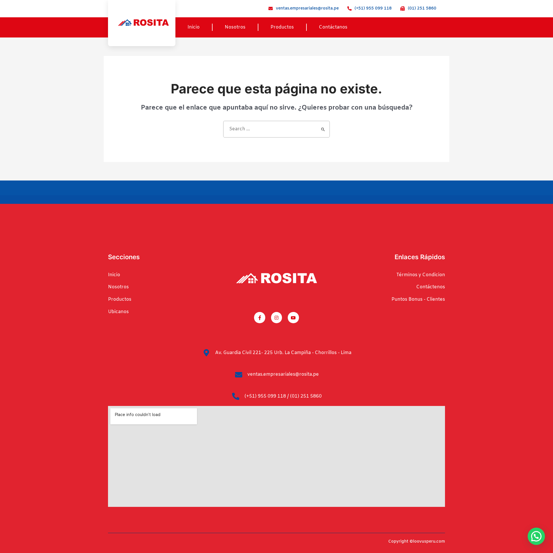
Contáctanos (333, 27)
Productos (282, 27)
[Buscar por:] (276, 129)
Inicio (194, 27)
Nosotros (235, 27)
